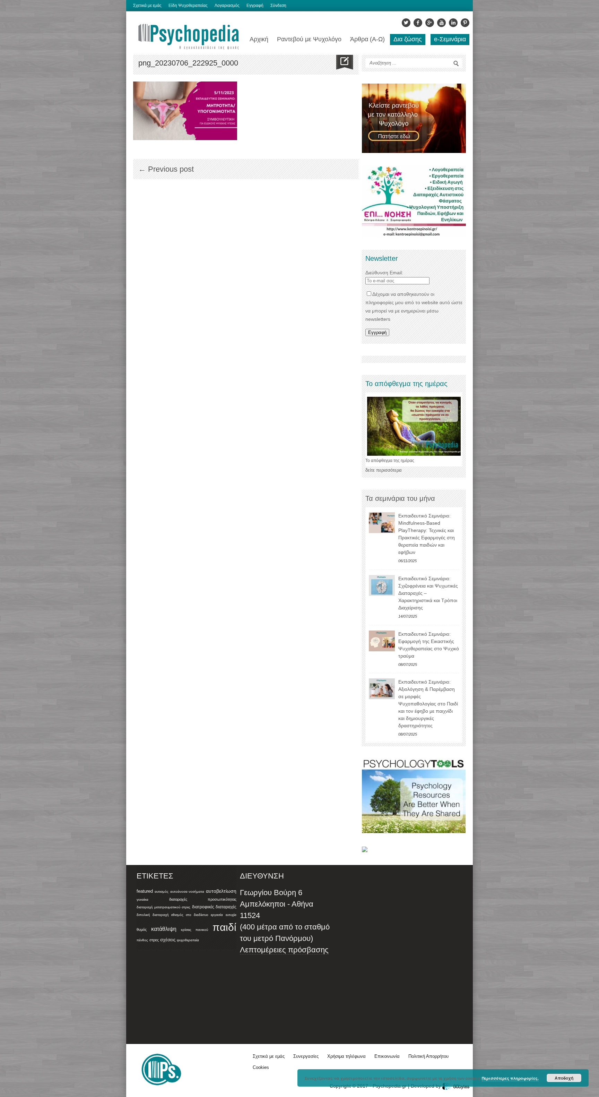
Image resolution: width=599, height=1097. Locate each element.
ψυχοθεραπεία (188, 940)
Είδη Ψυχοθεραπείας (188, 5)
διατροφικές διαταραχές (214, 907)
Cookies (261, 1067)
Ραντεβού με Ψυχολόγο (309, 39)
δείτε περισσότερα (383, 470)
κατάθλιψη (163, 929)
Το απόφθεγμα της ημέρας (389, 460)
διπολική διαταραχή (153, 915)
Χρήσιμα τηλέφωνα (346, 1056)
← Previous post (166, 169)
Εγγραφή (254, 5)
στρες (154, 940)
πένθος (142, 940)
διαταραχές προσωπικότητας (202, 899)
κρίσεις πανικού (194, 930)
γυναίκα (142, 899)
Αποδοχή (564, 1078)
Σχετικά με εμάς (147, 5)
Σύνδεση (278, 5)
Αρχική (259, 39)
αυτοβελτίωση (221, 891)
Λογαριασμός (227, 5)
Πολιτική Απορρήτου (428, 1056)
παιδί (224, 927)
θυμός (142, 929)
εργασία (217, 915)
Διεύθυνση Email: (384, 272)
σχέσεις (167, 939)
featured (145, 891)
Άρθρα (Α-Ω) (367, 39)
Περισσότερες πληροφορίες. (510, 1078)
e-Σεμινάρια (450, 39)
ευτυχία (231, 915)
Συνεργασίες (306, 1056)
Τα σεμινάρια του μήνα (400, 498)
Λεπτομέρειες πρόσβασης (284, 949)
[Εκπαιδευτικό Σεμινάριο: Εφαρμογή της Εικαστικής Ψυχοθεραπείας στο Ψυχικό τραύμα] (382, 641)
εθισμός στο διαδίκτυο (189, 915)
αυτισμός (161, 891)
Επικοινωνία (387, 1056)
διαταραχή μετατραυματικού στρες (163, 907)
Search (456, 63)
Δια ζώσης (407, 39)
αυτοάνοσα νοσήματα (187, 891)
